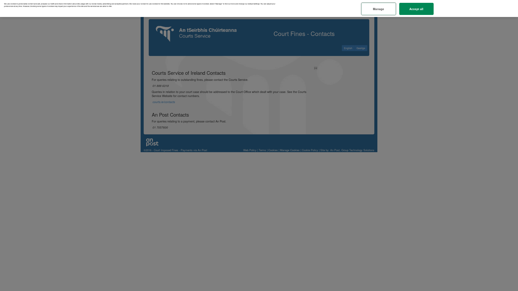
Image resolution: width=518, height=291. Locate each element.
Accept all (416, 9)
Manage (378, 9)
